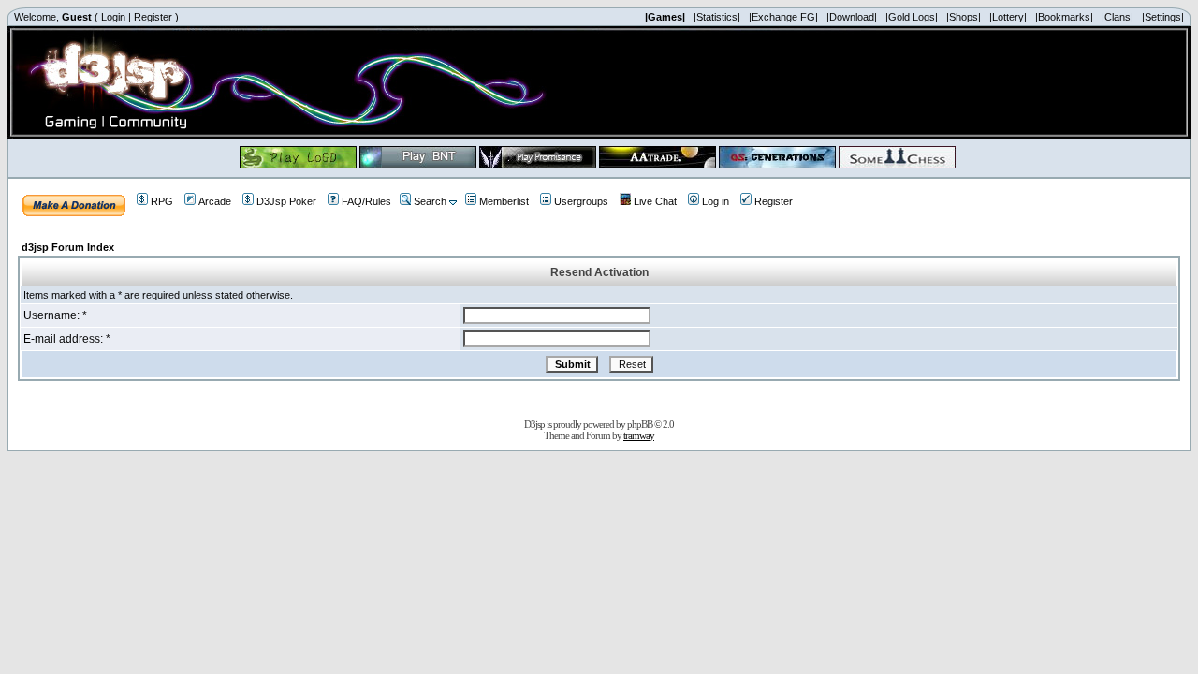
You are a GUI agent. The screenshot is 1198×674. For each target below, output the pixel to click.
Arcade (214, 201)
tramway (638, 435)
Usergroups (581, 201)
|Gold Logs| (911, 16)
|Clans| (1117, 16)
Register (153, 16)
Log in (715, 201)
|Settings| (1163, 16)
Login (113, 16)
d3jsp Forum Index (68, 247)
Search (430, 201)
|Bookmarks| (1064, 16)
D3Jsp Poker (286, 201)
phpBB (639, 424)
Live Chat (655, 201)
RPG (162, 201)
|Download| (851, 16)
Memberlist (504, 201)
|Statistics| (717, 16)
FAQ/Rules (366, 201)
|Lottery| (1008, 16)
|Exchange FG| (783, 16)
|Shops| (963, 16)
